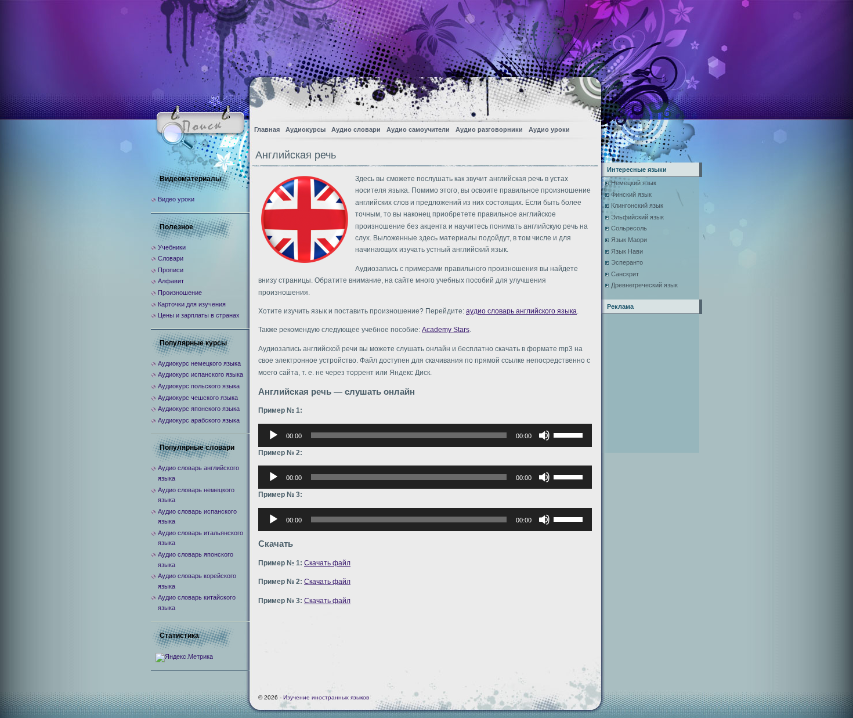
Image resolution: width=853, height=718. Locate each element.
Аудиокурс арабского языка (199, 420)
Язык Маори (629, 239)
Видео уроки (176, 199)
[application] (425, 435)
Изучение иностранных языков (326, 697)
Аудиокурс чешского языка (198, 397)
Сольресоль (629, 228)
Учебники (172, 247)
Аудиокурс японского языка (199, 408)
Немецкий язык (633, 182)
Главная (267, 129)
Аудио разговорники (489, 129)
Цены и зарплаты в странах (199, 315)
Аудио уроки (549, 129)
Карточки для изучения (192, 304)
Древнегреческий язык (644, 285)
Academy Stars (445, 330)
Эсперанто (627, 262)
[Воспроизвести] (273, 435)
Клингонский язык (637, 205)
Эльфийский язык (637, 217)
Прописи (170, 269)
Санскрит (625, 273)
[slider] (570, 434)
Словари (170, 258)
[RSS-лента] (582, 96)
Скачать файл (327, 563)
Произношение (180, 292)
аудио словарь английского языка (521, 311)
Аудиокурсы (305, 129)
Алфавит (171, 280)
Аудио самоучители (418, 129)
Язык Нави (627, 251)
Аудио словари (356, 129)
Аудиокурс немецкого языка (199, 363)
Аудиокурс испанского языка (200, 374)
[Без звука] (544, 435)
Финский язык (631, 194)
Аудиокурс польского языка (199, 386)
